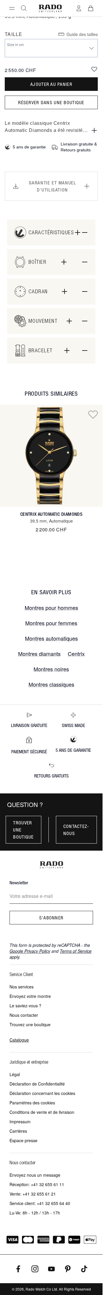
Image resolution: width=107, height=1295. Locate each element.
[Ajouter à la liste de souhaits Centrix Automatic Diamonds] (93, 414)
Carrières (18, 1131)
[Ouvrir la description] (94, 130)
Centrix (76, 653)
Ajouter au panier (51, 84)
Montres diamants (39, 653)
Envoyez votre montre (30, 996)
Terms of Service (76, 951)
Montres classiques (51, 684)
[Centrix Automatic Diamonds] (51, 456)
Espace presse (23, 1140)
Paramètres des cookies (32, 1103)
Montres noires (51, 669)
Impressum (20, 1121)
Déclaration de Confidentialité (37, 1084)
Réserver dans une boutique (51, 102)
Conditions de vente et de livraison (42, 1112)
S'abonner (51, 917)
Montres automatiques (51, 638)
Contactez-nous (76, 830)
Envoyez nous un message (35, 1175)
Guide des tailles (82, 34)
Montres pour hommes (51, 607)
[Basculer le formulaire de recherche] (24, 8)
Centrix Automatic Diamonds (51, 514)
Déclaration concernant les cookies (42, 1093)
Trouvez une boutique (30, 1024)
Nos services (22, 987)
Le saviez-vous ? (25, 1006)
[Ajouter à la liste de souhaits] (94, 69)
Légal (15, 1074)
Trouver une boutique (23, 829)
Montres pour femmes (51, 623)
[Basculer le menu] (12, 8)
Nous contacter (24, 1015)
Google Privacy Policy (30, 951)
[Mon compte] (79, 8)
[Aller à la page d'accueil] (50, 8)
